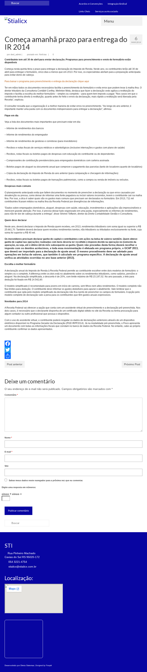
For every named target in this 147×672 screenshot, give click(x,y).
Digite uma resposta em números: (19, 487)
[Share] (73, 356)
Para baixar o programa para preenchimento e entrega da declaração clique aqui (47, 81)
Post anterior (14, 364)
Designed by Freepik (43, 665)
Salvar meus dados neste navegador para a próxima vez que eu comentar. (46, 480)
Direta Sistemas (27, 665)
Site (6, 466)
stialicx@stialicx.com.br (22, 566)
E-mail (8, 452)
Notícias (43, 54)
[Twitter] (73, 350)
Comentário (11, 395)
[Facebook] (73, 344)
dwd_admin (16, 54)
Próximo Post (132, 364)
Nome (8, 437)
